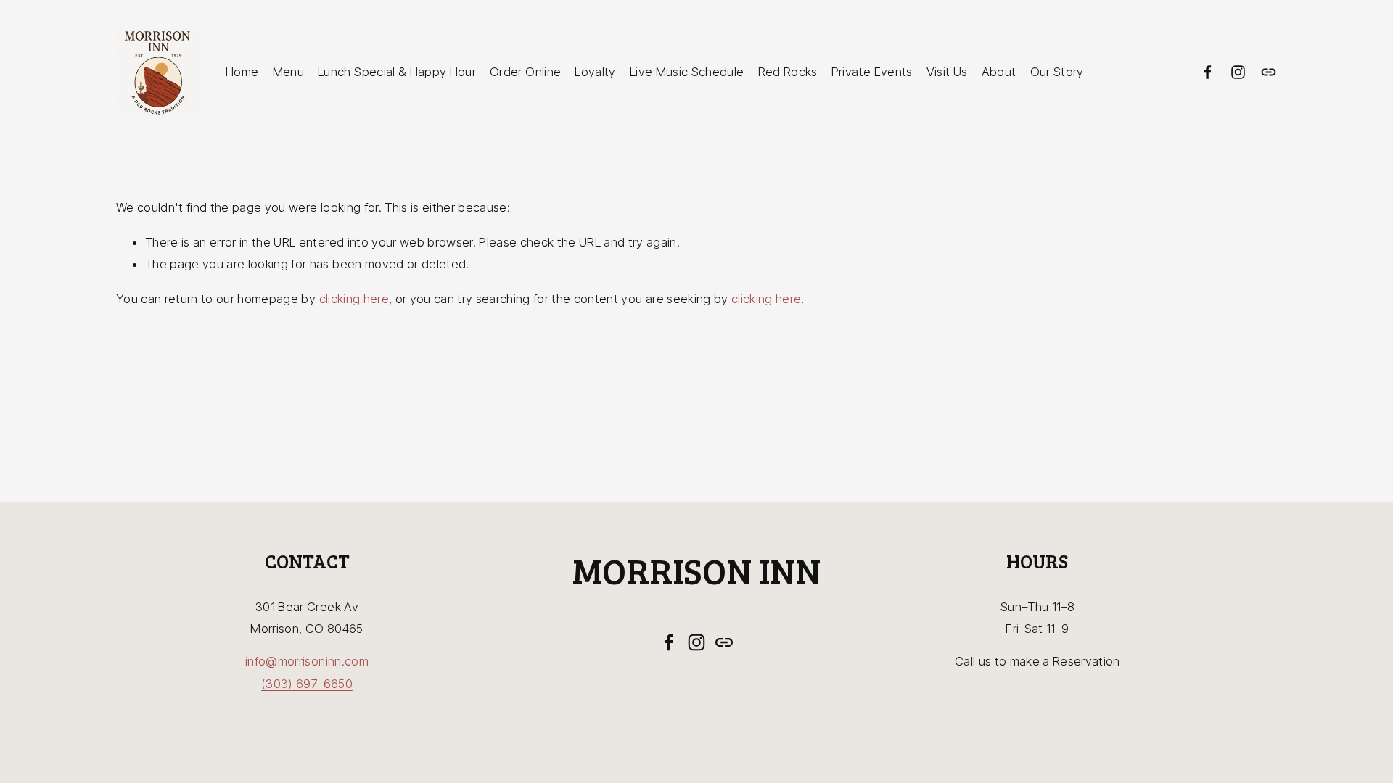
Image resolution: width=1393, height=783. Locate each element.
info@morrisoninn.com (307, 661)
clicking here (354, 298)
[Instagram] (1238, 72)
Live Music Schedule (687, 72)
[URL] (1268, 72)
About (999, 72)
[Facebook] (1207, 72)
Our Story (1057, 72)
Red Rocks (788, 72)
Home (242, 72)
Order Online (525, 72)
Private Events (872, 72)
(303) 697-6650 (307, 683)
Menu (288, 72)
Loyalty (595, 72)
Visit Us (947, 72)
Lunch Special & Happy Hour (397, 72)
